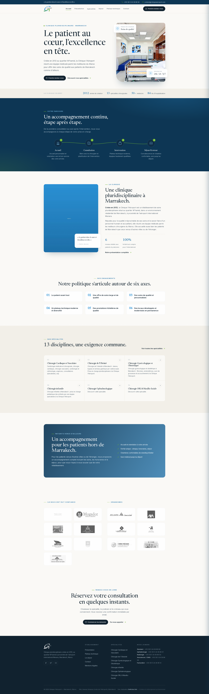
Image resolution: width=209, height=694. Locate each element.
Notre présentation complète (117, 252)
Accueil (68, 8)
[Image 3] (139, 79)
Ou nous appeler (116, 622)
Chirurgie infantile (117, 667)
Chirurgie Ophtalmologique (121, 671)
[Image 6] (144, 79)
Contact (126, 8)
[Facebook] (46, 663)
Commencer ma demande (97, 622)
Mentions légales (91, 666)
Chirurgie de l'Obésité (119, 657)
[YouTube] (56, 663)
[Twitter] (51, 663)
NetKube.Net (132, 689)
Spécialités (91, 9)
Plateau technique (113, 8)
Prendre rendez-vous (155, 8)
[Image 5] (143, 79)
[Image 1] (136, 79)
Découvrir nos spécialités (78, 78)
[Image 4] (141, 79)
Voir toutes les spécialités (152, 349)
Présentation (79, 8)
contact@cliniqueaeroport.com (154, 2)
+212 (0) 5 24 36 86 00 (131, 2)
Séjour (101, 8)
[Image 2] (138, 79)
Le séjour (88, 658)
